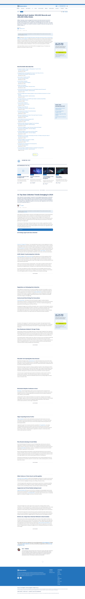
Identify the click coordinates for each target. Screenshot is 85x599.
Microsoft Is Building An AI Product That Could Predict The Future (30, 115)
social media (23, 447)
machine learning (30, 256)
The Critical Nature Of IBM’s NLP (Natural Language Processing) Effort (31, 147)
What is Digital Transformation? (59, 177)
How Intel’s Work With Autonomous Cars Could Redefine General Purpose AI (32, 89)
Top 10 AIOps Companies (22, 81)
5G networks (22, 248)
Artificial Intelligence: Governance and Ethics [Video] (27, 131)
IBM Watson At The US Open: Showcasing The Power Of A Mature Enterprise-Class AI (33, 135)
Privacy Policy (58, 56)
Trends (18, 8)
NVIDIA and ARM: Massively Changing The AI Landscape (28, 123)
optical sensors (31, 360)
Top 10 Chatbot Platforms (23, 102)
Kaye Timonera (19, 182)
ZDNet (18, 37)
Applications (40, 8)
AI (32, 8)
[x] (57, 6)
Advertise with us (52, 572)
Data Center (28, 8)
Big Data (22, 8)
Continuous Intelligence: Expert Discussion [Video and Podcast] (29, 127)
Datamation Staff (21, 28)
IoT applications (42, 425)
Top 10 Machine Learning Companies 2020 (26, 119)
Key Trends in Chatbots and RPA (24, 77)
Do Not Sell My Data (61, 593)
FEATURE (20, 70)
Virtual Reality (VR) (31, 492)
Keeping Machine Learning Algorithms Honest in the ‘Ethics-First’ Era (30, 73)
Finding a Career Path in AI (23, 106)
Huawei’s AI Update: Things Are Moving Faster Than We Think (29, 68)
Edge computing (20, 419)
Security (57, 8)
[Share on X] (64, 11)
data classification (38, 291)
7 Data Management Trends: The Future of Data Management (48, 177)
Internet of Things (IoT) (21, 244)
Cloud (35, 8)
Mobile (46, 8)
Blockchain (19, 390)
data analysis (43, 250)
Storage (62, 8)
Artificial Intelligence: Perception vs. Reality (26, 139)
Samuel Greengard (27, 82)
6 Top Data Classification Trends (35, 177)
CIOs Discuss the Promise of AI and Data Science (27, 111)
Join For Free (61, 52)
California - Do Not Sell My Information (35, 591)
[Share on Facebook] (63, 11)
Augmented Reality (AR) (21, 490)
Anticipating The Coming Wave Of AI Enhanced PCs (27, 143)
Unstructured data (20, 300)
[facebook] (56, 6)
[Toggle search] (67, 6)
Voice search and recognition (22, 478)
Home (18, 11)
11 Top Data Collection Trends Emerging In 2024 (23, 177)
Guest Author (32, 74)
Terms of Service (20, 591)
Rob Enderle (26, 70)
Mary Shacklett (45, 183)
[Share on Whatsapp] (67, 11)
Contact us (51, 571)
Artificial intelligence (21, 256)
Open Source (51, 8)
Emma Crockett (58, 182)
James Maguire (33, 128)
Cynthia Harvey (26, 104)
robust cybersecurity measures (44, 522)
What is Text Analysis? (22, 85)
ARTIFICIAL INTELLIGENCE (23, 74)
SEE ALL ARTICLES (35, 154)
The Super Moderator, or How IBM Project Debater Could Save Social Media (32, 98)
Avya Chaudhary (32, 182)
